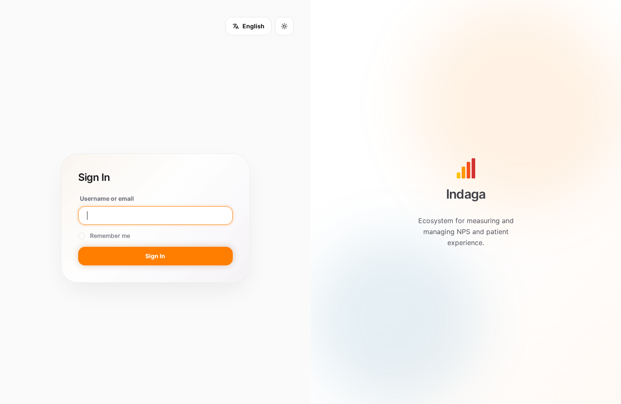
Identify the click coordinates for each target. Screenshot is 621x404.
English (253, 26)
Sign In (155, 255)
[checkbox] (81, 235)
